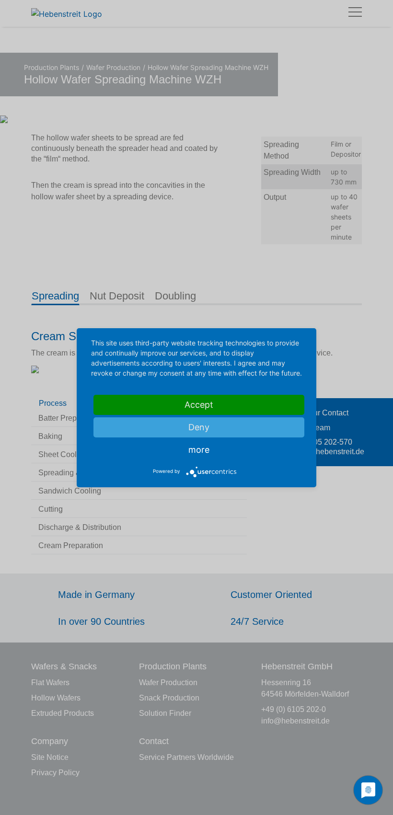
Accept (199, 405)
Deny (198, 427)
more (198, 450)
